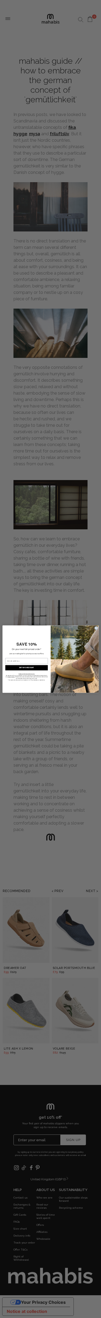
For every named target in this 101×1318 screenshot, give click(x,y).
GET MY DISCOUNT (26, 667)
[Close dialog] (96, 628)
